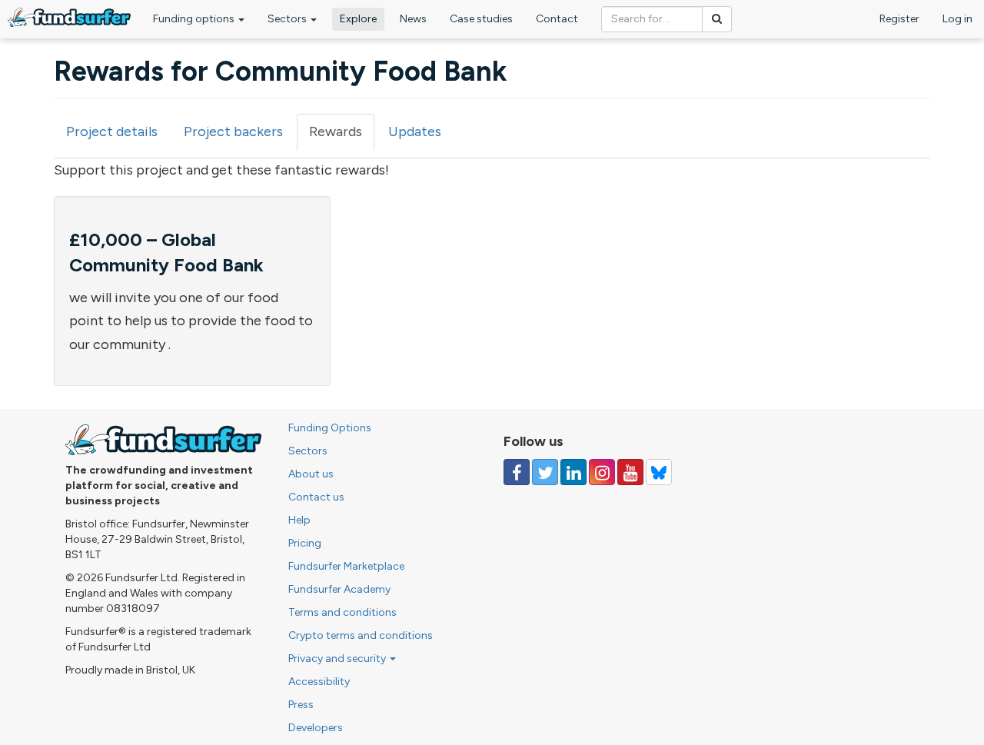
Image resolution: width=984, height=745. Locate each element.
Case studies (481, 18)
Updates (414, 131)
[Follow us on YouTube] (630, 472)
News (413, 18)
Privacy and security (338, 658)
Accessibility (319, 681)
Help (299, 520)
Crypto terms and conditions (360, 635)
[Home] (69, 17)
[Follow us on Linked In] (573, 472)
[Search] (717, 19)
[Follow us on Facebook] (517, 472)
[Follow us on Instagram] (602, 472)
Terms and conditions (342, 612)
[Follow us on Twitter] (545, 472)
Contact (557, 18)
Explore (358, 18)
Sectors (288, 18)
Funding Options (329, 427)
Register (899, 18)
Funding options (195, 18)
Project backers (233, 131)
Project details (112, 131)
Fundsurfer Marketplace (346, 566)
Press (301, 704)
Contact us (316, 497)
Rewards (341, 137)
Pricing (304, 543)
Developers (315, 727)
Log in (957, 18)
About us (311, 474)
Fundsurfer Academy (339, 589)
